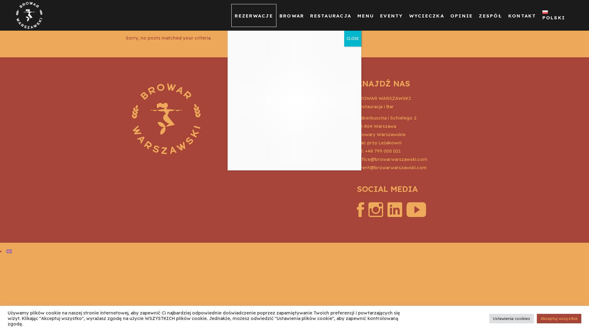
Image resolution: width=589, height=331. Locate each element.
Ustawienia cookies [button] (511, 318)
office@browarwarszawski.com (392, 159)
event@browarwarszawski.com (392, 167)
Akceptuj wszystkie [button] (559, 318)
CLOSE (353, 38)
